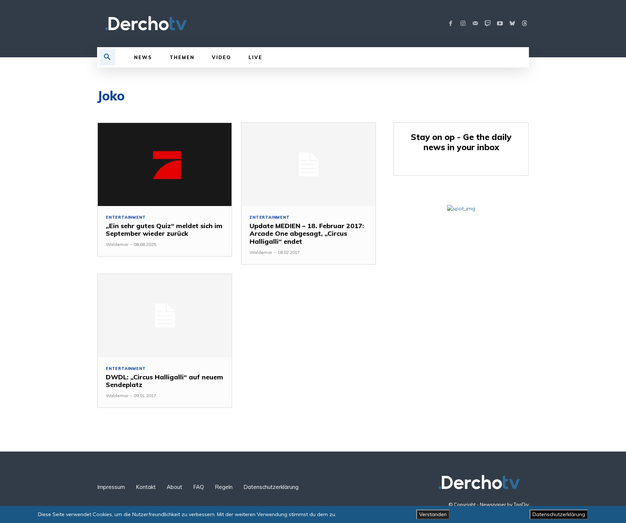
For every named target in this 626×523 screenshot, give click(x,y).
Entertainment (126, 217)
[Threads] (524, 23)
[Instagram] (463, 23)
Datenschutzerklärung (559, 514)
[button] (107, 57)
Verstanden (433, 514)
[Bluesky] (512, 23)
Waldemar (117, 244)
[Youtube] (500, 23)
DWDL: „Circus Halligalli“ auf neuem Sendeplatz (164, 381)
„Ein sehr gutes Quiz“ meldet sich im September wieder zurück (164, 230)
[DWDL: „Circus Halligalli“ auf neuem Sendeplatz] (164, 315)
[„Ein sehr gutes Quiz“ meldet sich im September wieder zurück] (164, 164)
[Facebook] (450, 23)
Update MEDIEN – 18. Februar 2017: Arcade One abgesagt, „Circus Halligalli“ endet (307, 234)
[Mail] (475, 23)
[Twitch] (487, 23)
